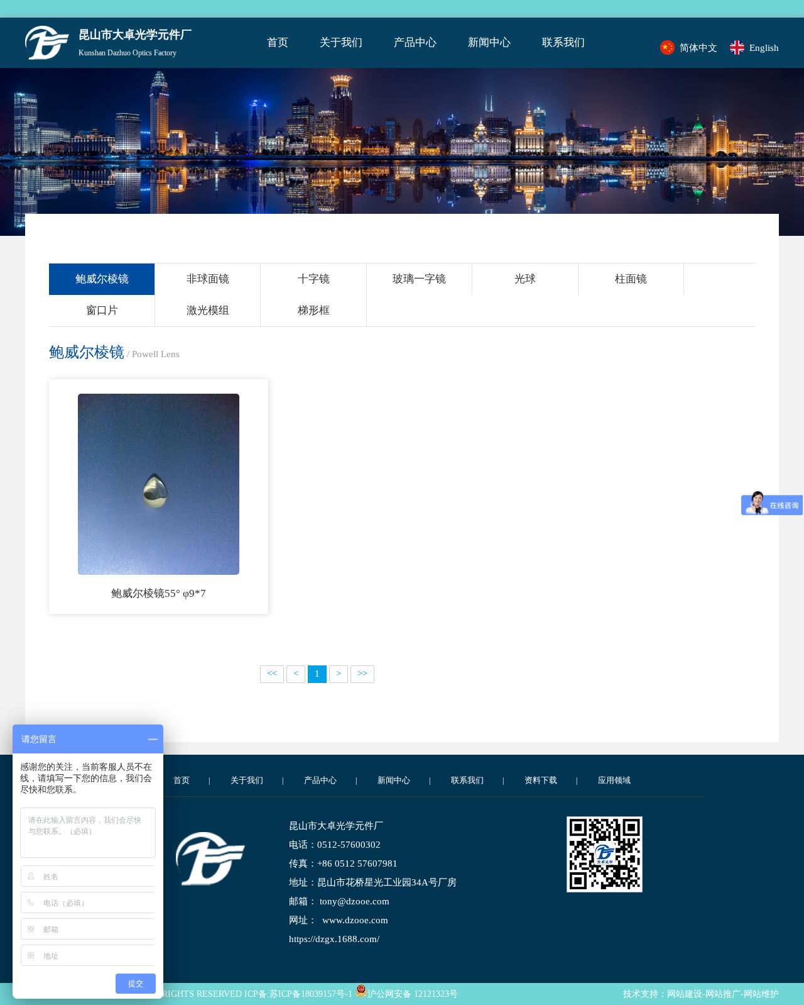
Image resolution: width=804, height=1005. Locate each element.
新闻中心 (489, 42)
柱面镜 (631, 279)
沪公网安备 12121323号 (412, 994)
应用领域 (614, 780)
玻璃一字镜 (419, 279)
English (764, 48)
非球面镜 (208, 279)
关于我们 (341, 42)
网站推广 (723, 994)
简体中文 (698, 48)
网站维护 (761, 994)
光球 (525, 279)
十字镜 (314, 279)
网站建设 (684, 994)
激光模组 (208, 310)
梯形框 (314, 310)
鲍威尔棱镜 (102, 279)
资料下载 (540, 780)
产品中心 (415, 42)
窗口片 (102, 310)
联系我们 (563, 42)
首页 (277, 42)
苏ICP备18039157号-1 (310, 994)
